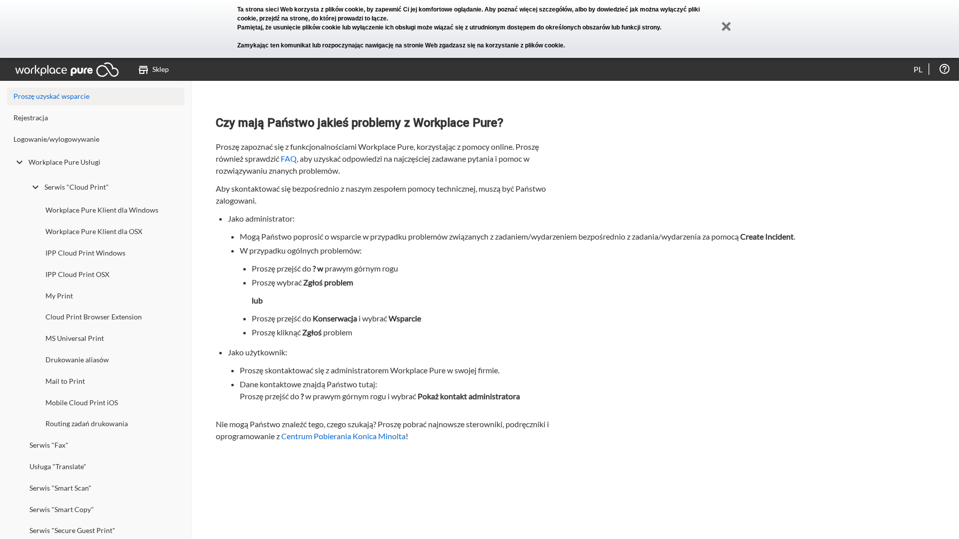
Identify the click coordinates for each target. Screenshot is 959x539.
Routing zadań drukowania (86, 423)
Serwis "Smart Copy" (61, 509)
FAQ (289, 158)
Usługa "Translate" (57, 466)
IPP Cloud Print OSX (77, 274)
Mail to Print (65, 381)
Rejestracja (30, 117)
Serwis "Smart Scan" (60, 488)
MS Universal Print (74, 338)
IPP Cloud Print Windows (85, 253)
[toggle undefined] (19, 162)
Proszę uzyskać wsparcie (51, 96)
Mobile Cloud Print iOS (81, 402)
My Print (59, 295)
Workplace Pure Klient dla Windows (101, 210)
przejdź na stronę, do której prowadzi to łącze (323, 18)
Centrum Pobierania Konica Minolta (343, 436)
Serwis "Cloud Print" (76, 187)
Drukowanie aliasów (77, 359)
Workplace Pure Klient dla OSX (93, 231)
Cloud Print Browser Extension (93, 316)
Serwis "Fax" (48, 445)
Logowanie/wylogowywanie (56, 139)
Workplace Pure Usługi (64, 162)
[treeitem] (95, 120)
